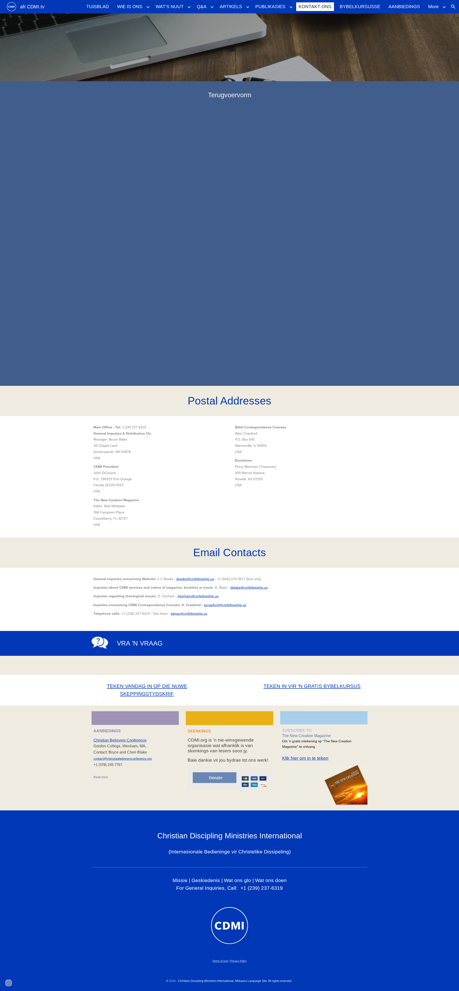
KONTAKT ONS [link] (315, 6)
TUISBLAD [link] (97, 6)
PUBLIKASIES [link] (270, 6)
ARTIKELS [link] (231, 6)
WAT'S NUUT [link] (170, 6)
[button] (453, 6)
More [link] (433, 6)
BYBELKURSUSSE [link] (360, 6)
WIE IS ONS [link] (129, 6)
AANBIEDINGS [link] (404, 6)
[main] (229, 95)
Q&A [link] (202, 6)
